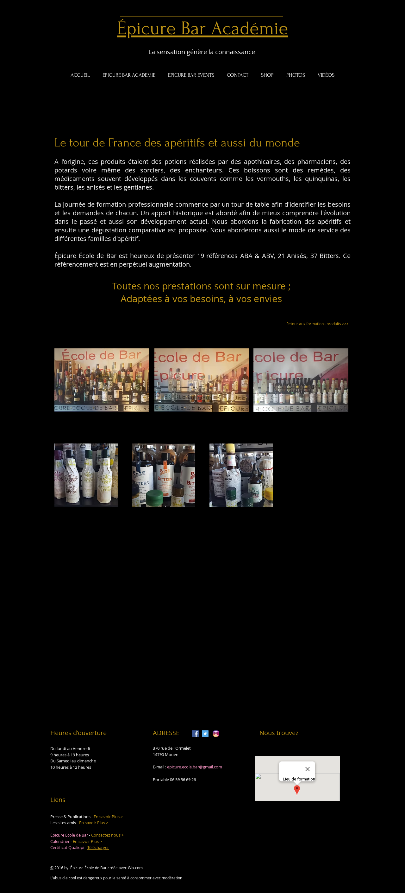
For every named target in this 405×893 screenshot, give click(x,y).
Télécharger (98, 847)
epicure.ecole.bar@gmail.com (194, 767)
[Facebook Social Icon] (195, 733)
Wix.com (135, 867)
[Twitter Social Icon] (205, 733)
